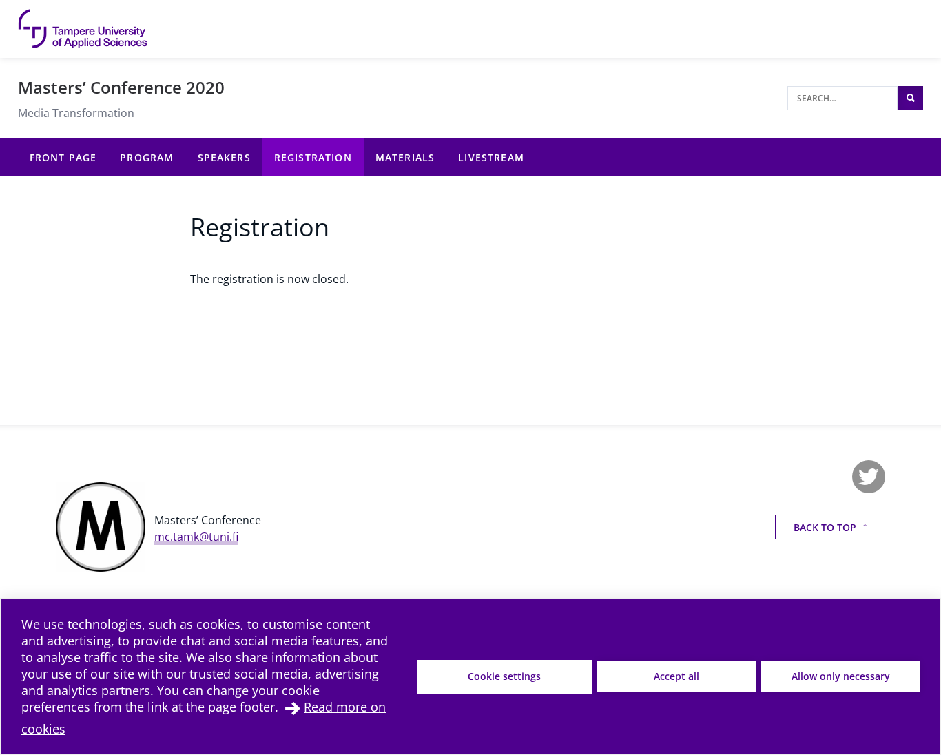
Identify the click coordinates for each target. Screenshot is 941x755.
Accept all (676, 676)
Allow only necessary (841, 676)
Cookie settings (504, 676)
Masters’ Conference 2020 (121, 87)
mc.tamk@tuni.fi (196, 536)
